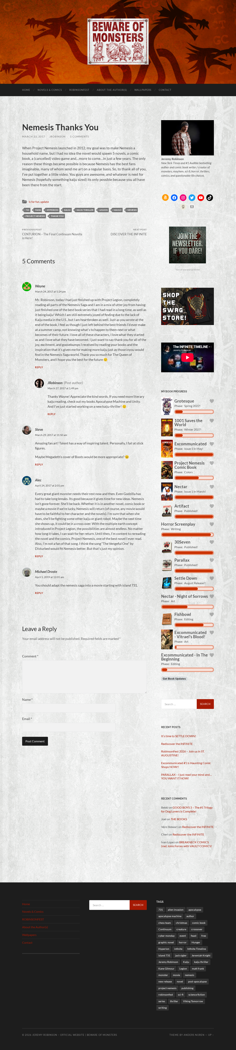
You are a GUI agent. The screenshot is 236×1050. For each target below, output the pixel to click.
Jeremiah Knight (201, 955)
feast (193, 935)
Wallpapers (142, 89)
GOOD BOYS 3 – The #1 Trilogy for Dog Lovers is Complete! (187, 809)
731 (27, 210)
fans (38, 210)
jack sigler (181, 955)
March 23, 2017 (33, 136)
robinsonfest (165, 994)
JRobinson (57, 136)
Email (27, 719)
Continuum (164, 929)
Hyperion (52, 210)
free (203, 935)
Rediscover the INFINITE (177, 743)
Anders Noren (194, 1034)
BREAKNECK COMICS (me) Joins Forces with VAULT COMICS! (186, 844)
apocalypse (194, 909)
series (161, 1001)
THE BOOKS (179, 819)
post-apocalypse (197, 981)
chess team (164, 922)
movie (176, 975)
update (44, 201)
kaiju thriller (85, 210)
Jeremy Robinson (168, 961)
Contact (165, 89)
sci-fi (180, 994)
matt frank (198, 968)
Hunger (196, 942)
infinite (178, 948)
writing (162, 1007)
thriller (174, 1001)
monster (163, 975)
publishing (187, 988)
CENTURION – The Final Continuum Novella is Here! (52, 234)
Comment (30, 656)
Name (27, 699)
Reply (39, 367)
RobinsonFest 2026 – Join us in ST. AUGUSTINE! (182, 753)
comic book (198, 922)
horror (183, 942)
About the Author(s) (112, 89)
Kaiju (67, 210)
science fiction (196, 994)
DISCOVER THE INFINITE (129, 232)
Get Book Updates (174, 678)
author (190, 916)
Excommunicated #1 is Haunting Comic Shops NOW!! (186, 765)
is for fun (34, 201)
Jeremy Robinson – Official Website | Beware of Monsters (74, 1034)
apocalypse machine (169, 916)
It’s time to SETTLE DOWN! (178, 736)
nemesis (132, 210)
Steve (39, 429)
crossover (196, 929)
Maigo (118, 210)
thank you (57, 216)
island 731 (164, 955)
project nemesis (35, 216)
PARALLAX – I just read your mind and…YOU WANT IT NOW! (186, 776)
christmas (181, 922)
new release (165, 981)
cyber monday (166, 935)
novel (180, 981)
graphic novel (166, 942)
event (183, 935)
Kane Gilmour (166, 968)
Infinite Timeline (196, 948)
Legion (103, 210)
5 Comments (79, 136)
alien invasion (175, 909)
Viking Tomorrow (193, 1001)
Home (26, 89)
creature (181, 929)
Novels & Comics (50, 89)
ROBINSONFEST (79, 89)
